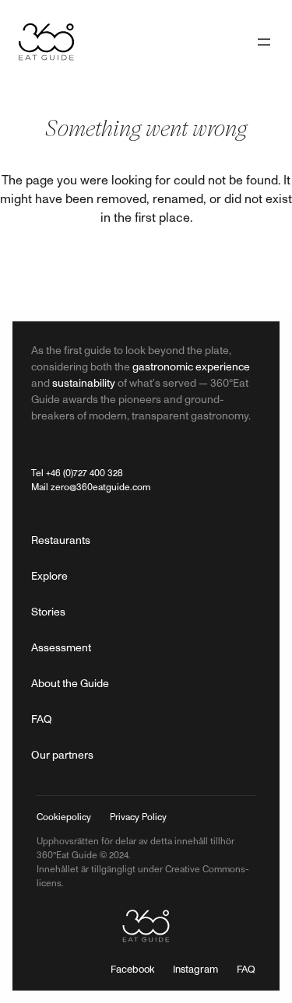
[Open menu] (264, 42)
